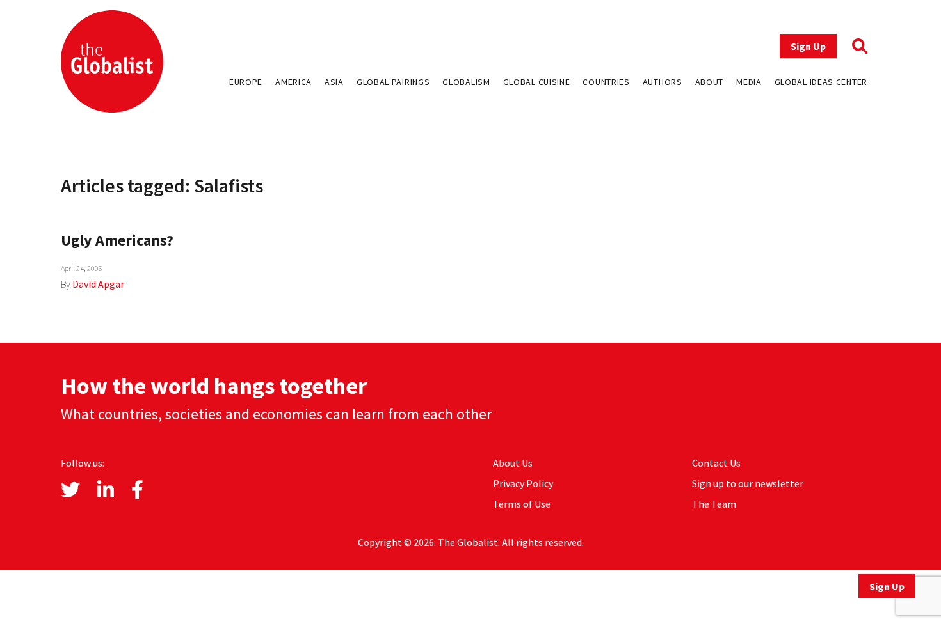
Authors (662, 82)
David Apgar (98, 283)
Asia (334, 82)
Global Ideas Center (821, 82)
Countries (606, 82)
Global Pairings (393, 82)
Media (749, 82)
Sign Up (808, 46)
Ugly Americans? (117, 240)
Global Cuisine (536, 82)
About (709, 82)
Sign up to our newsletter (747, 483)
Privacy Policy (523, 483)
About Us (513, 462)
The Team (714, 503)
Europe (245, 82)
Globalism (466, 82)
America (293, 82)
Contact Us (716, 462)
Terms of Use (522, 503)
